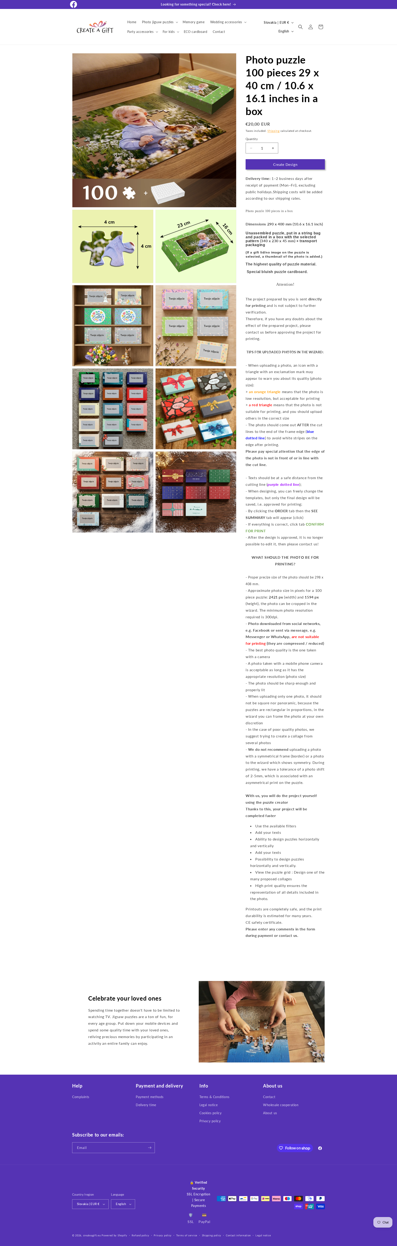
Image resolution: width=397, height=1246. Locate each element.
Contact (269, 1097)
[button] (159, 22)
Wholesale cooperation (281, 1105)
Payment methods (150, 1097)
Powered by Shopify (114, 1235)
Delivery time (146, 1105)
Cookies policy (210, 1113)
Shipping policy (211, 1235)
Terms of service (186, 1235)
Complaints (80, 1097)
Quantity (252, 139)
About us (270, 1113)
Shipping (273, 130)
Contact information (238, 1235)
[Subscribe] (150, 1147)
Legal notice (208, 1105)
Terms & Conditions (214, 1097)
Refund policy (140, 1235)
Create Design (285, 164)
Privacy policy (210, 1121)
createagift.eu (92, 1235)
